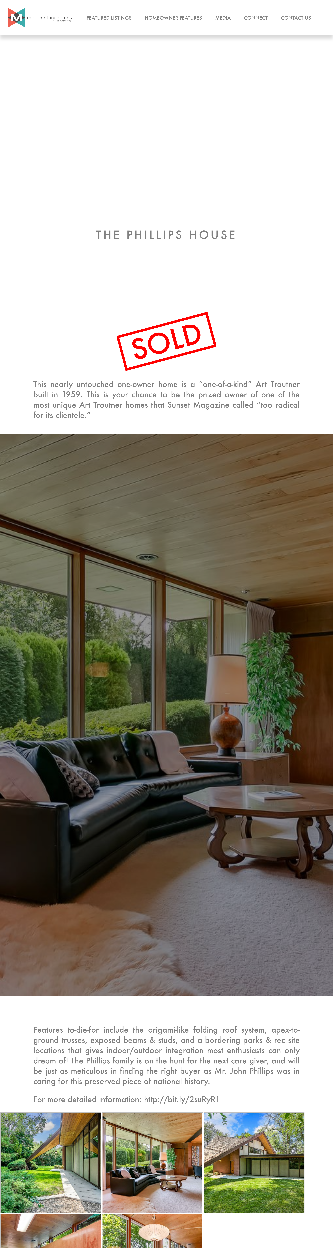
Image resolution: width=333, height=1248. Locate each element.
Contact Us (296, 18)
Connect (256, 18)
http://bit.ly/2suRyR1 (182, 1099)
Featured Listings (109, 18)
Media (223, 18)
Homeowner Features (173, 18)
